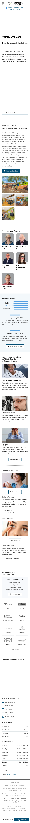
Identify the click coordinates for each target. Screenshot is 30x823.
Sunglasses (8, 510)
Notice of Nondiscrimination (9, 808)
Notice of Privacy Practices (10, 810)
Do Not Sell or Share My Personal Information (16, 814)
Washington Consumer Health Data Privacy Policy (15, 812)
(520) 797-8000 (11, 774)
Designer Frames (7, 497)
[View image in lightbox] (15, 192)
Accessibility (18, 806)
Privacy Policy (22, 810)
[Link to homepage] (15, 4)
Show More (12, 325)
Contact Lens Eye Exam (11, 558)
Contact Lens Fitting (8, 545)
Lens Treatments (9, 513)
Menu (3, 5)
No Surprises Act (22, 808)
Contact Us (10, 806)
